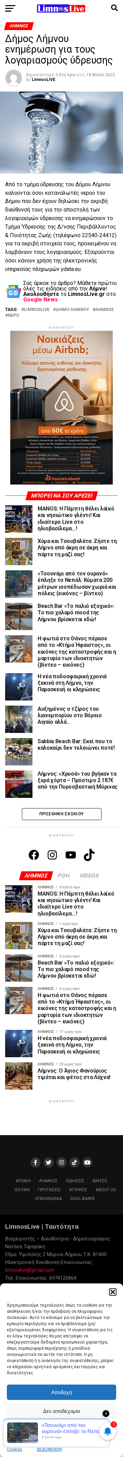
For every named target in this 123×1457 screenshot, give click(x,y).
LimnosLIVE (43, 79)
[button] (112, 1292)
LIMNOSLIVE (37, 310)
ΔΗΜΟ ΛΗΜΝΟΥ (72, 310)
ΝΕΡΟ (13, 315)
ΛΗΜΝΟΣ (104, 310)
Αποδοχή (61, 1392)
